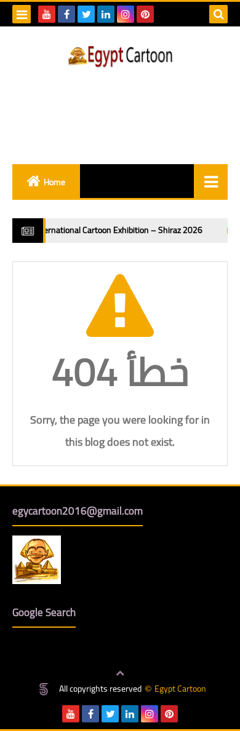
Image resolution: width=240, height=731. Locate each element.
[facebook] (66, 14)
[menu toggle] (21, 14)
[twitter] (86, 14)
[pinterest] (145, 14)
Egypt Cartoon (180, 688)
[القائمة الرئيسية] (211, 181)
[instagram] (125, 14)
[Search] (218, 14)
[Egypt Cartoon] (120, 56)
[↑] (120, 674)
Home (54, 182)
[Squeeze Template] (43, 689)
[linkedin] (105, 14)
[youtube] (46, 14)
